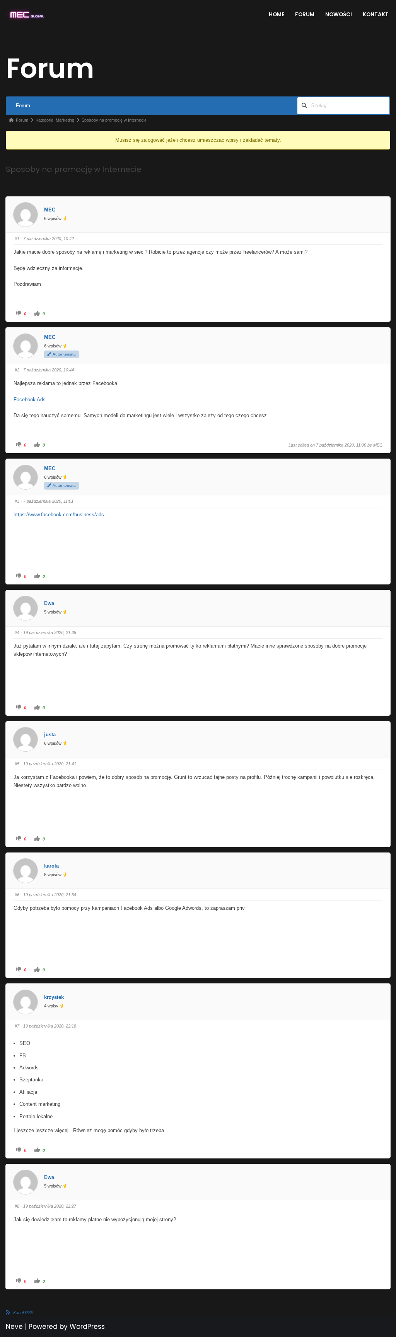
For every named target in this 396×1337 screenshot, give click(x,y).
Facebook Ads (30, 399)
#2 (17, 370)
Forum (304, 14)
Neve (14, 1326)
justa (50, 734)
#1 (17, 238)
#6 (17, 894)
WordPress (87, 1326)
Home (276, 14)
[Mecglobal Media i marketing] (26, 14)
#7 (17, 1026)
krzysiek (54, 997)
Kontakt (376, 14)
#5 (17, 763)
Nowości (338, 14)
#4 (17, 632)
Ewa (49, 603)
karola (51, 866)
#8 (17, 1206)
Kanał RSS (23, 1312)
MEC (49, 210)
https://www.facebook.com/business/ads (59, 514)
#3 (17, 501)
